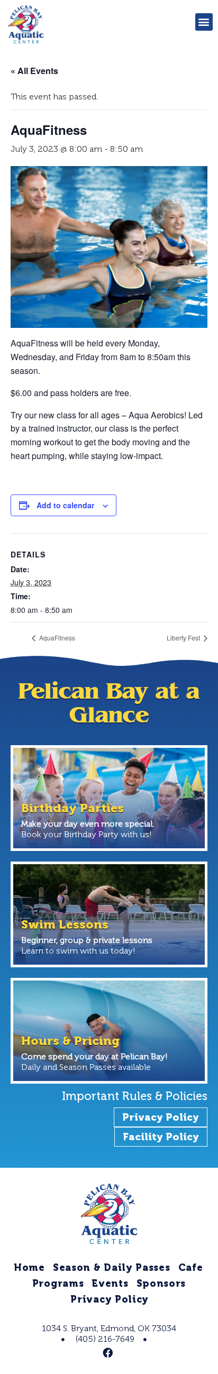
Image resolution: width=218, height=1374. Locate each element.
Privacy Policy (109, 1299)
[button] (204, 22)
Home (29, 1268)
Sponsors (161, 1283)
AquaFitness (56, 637)
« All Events (34, 71)
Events (110, 1283)
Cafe (190, 1268)
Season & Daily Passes (111, 1268)
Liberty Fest (184, 637)
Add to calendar (65, 505)
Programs (58, 1283)
